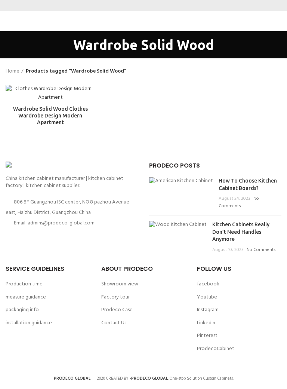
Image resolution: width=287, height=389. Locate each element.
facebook (208, 284)
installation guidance (29, 323)
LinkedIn (206, 323)
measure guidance (26, 297)
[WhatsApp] (157, 5)
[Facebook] (129, 5)
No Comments (239, 202)
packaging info (22, 310)
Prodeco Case (117, 310)
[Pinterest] (148, 5)
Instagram (208, 310)
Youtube (207, 297)
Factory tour (115, 297)
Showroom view (119, 284)
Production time (24, 284)
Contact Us (113, 323)
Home (12, 71)
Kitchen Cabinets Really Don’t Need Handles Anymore (240, 231)
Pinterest (207, 335)
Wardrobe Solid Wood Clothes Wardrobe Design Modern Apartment (50, 115)
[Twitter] (139, 5)
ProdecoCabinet (215, 348)
